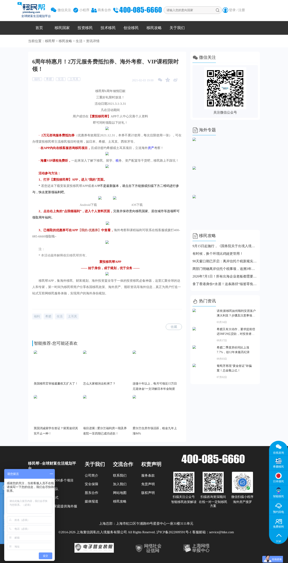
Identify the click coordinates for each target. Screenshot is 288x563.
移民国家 (62, 28)
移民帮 (50, 41)
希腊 (49, 79)
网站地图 (120, 493)
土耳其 (74, 79)
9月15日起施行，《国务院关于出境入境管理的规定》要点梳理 (225, 246)
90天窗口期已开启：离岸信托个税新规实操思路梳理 (225, 261)
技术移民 (108, 28)
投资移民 (85, 28)
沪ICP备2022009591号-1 (173, 532)
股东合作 (91, 493)
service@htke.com (221, 532)
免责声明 (148, 484)
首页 (39, 28)
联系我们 (120, 475)
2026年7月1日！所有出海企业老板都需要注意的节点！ (225, 276)
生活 (79, 41)
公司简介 (91, 475)
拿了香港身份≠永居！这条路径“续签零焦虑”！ (225, 284)
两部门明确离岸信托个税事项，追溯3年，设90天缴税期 (225, 269)
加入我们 (120, 484)
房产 (151, 148)
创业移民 (131, 28)
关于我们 (177, 28)
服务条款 (148, 475)
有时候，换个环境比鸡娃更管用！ (217, 253)
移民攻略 (154, 28)
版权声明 (148, 493)
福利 (37, 79)
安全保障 (91, 484)
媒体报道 (91, 501)
